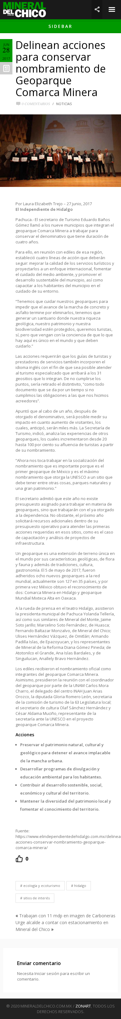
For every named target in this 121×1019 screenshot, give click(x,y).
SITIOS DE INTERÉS (36, 898)
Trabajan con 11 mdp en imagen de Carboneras (67, 916)
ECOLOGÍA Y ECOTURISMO (41, 885)
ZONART (83, 1006)
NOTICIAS (64, 103)
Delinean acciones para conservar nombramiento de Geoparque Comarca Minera (61, 68)
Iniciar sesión (46, 973)
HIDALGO (80, 885)
